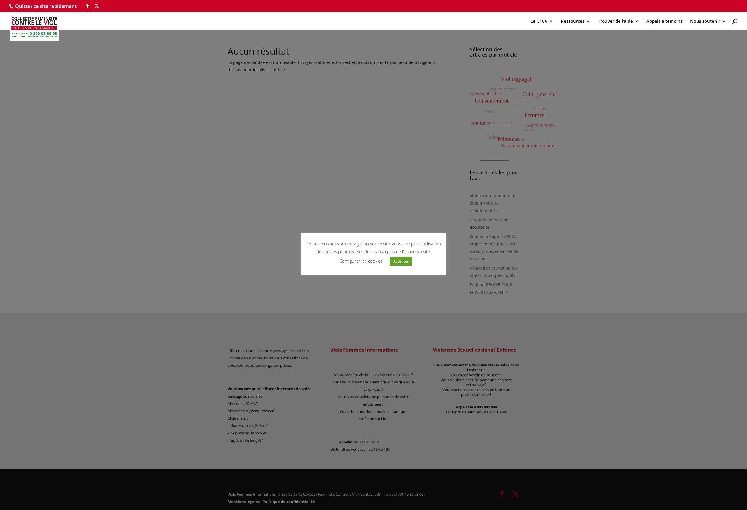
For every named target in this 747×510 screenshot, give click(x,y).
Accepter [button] (401, 261)
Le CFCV (538, 21)
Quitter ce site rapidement (46, 6)
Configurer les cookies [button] (361, 261)
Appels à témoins (664, 21)
